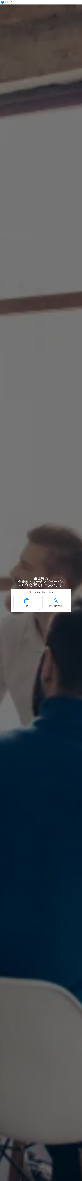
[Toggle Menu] (78, 2)
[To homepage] (6, 2)
